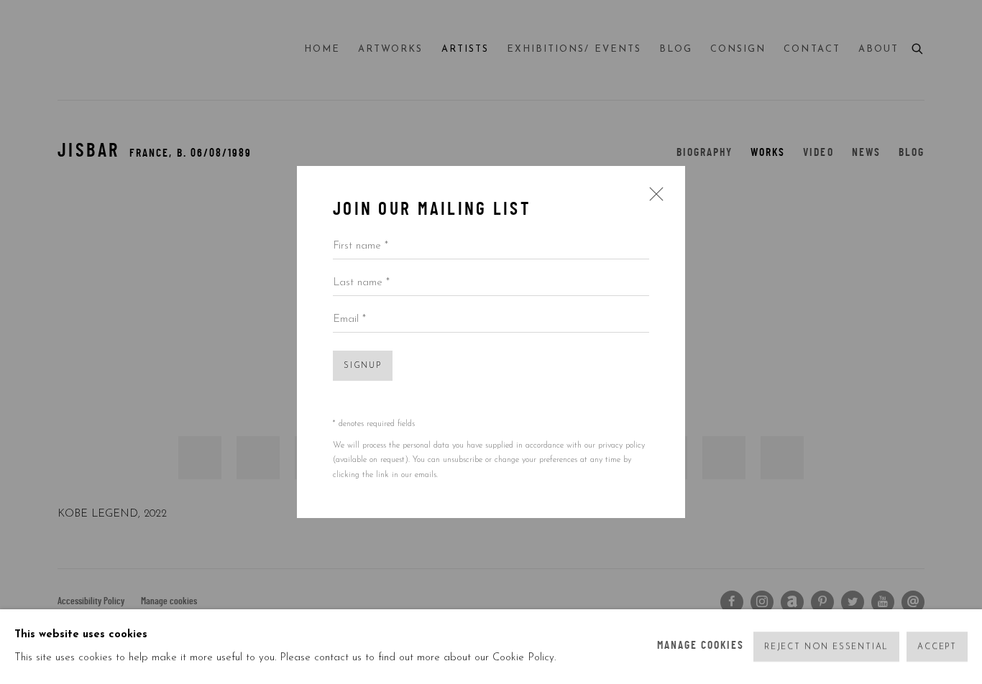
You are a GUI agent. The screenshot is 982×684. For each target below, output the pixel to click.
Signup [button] (363, 366)
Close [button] (653, 199)
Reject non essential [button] (826, 647)
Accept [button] (937, 647)
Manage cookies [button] (701, 646)
